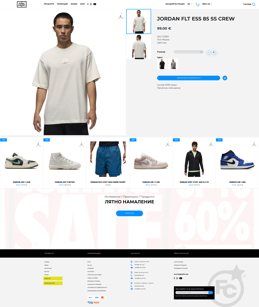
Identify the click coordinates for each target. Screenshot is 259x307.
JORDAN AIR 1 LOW (21, 182)
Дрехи (46, 265)
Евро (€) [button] (206, 4)
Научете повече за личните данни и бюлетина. (191, 296)
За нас (90, 265)
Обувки (46, 262)
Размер (161, 52)
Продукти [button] (49, 4)
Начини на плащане (94, 284)
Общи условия (93, 278)
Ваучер (46, 271)
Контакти (91, 271)
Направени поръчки (181, 268)
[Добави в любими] (225, 78)
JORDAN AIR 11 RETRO (65, 182)
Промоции (62, 4)
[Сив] (173, 64)
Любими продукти (180, 265)
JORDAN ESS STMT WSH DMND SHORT (108, 182)
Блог (82, 4)
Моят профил (178, 262)
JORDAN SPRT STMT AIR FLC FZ (194, 182)
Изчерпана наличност (189, 78)
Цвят (160, 57)
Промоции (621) (49, 283)
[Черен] (162, 64)
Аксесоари (48, 268)
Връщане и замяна (94, 281)
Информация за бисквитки (97, 290)
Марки (74, 4)
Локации (91, 268)
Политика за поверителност (97, 287)
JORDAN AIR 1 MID (237, 182)
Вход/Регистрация (175, 4)
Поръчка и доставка (94, 274)
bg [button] (189, 4)
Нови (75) (47, 278)
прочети (129, 213)
